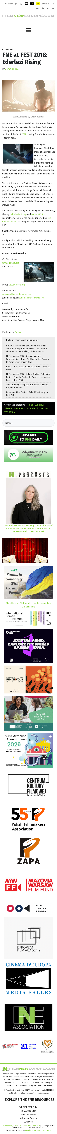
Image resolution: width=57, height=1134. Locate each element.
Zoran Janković (12, 69)
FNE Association (28, 1111)
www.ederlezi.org (10, 263)
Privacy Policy (7, 1126)
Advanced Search (28, 1118)
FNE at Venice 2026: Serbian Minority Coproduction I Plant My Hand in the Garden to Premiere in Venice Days (27, 359)
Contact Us (27, 1126)
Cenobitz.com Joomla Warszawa (38, 1130)
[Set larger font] (53, 8)
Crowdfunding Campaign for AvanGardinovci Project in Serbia (27, 386)
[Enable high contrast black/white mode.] (26, 3)
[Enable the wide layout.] (53, 3)
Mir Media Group (19, 214)
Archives (28, 1122)
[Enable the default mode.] (16, 3)
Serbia (18, 332)
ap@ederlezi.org (17, 285)
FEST (23, 134)
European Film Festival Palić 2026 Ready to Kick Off (27, 394)
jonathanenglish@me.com (32, 297)
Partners (18, 1126)
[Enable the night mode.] (21, 3)
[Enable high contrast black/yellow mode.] (32, 3)
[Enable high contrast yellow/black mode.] (38, 3)
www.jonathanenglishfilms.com (17, 294)
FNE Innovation (28, 1114)
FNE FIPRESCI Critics (28, 1107)
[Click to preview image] (28, 96)
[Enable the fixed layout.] (48, 3)
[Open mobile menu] (29, 30)
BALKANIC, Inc (38, 214)
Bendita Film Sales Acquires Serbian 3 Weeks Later (28, 368)
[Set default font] (48, 8)
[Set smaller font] (43, 8)
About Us (36, 1126)
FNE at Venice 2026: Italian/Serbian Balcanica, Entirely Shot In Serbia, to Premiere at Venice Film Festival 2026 (28, 377)
